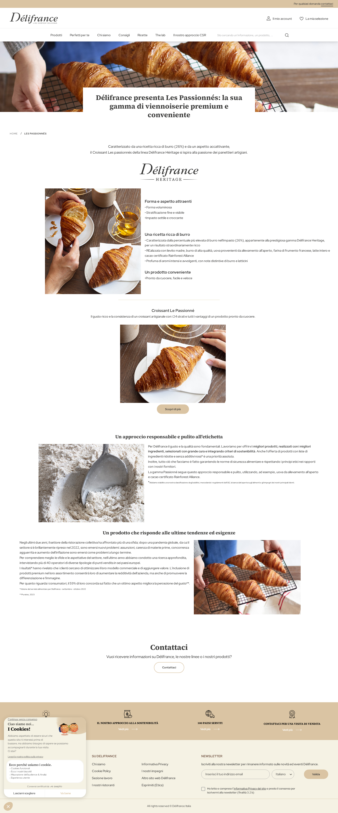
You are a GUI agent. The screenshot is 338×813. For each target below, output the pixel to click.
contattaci (327, 3)
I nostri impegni (152, 771)
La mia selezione (317, 19)
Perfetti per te (79, 35)
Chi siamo (104, 35)
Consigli (124, 35)
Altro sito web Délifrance (158, 778)
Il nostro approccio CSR (189, 35)
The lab (160, 35)
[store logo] (34, 18)
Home (14, 133)
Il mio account (282, 19)
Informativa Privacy (155, 764)
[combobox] (254, 35)
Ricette (142, 35)
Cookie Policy (101, 771)
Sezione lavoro (102, 778)
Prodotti (56, 35)
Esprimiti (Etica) (153, 785)
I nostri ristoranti (103, 785)
